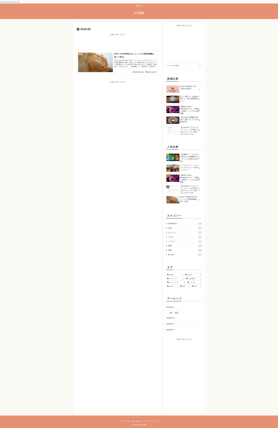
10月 (176, 312)
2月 (171, 312)
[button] (200, 65)
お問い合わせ (136, 421)
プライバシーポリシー (150, 421)
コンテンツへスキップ (10, 2)
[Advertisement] (117, 41)
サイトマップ (124, 421)
